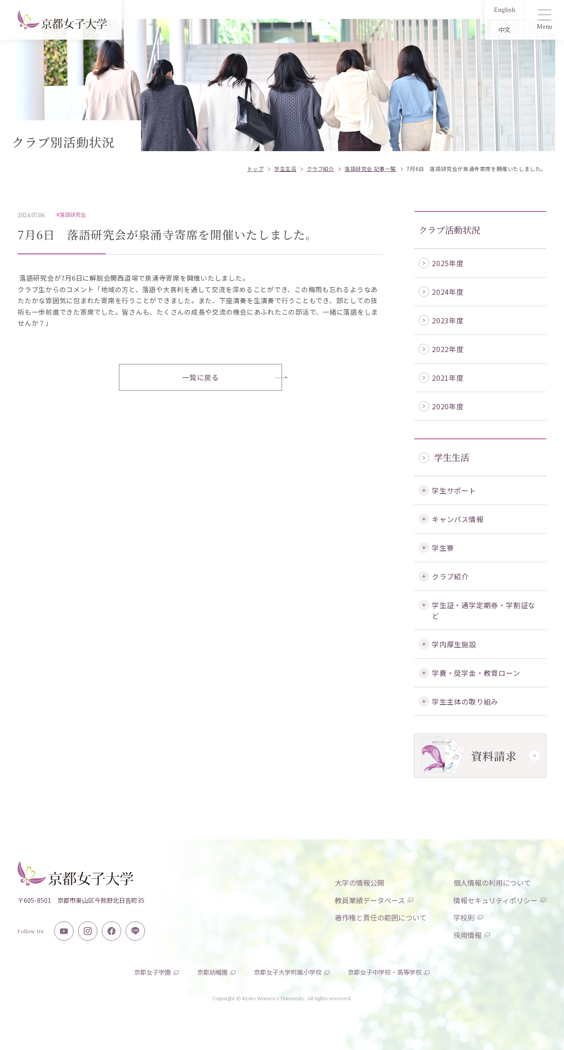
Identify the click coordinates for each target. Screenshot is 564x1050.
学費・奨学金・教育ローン (476, 673)
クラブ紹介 (450, 576)
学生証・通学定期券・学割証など (483, 610)
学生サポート (454, 490)
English (504, 9)
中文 (504, 30)
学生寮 (443, 547)
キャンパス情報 (458, 519)
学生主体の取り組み (465, 701)
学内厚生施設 (454, 644)
